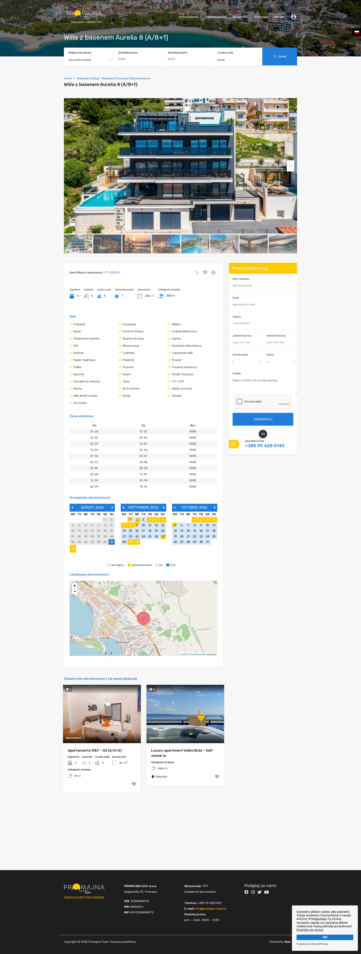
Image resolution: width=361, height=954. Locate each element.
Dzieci (270, 354)
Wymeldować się (276, 335)
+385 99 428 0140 (264, 445)
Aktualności (239, 17)
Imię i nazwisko (241, 278)
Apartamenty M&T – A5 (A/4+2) (95, 750)
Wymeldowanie (177, 52)
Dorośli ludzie (240, 354)
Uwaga (237, 373)
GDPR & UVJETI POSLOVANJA (84, 897)
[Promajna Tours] (84, 27)
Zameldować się (242, 335)
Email (236, 297)
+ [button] (75, 585)
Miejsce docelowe (80, 52)
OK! (325, 937)
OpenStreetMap (198, 654)
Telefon (237, 316)
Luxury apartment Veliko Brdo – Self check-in (182, 753)
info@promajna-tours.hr (210, 908)
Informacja (261, 17)
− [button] (75, 591)
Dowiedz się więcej (310, 930)
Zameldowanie (127, 52)
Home (68, 78)
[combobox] (88, 60)
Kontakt (279, 17)
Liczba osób (225, 52)
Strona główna (188, 17)
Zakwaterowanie (215, 17)
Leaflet (184, 654)
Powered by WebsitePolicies (312, 944)
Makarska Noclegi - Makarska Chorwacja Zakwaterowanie (113, 78)
